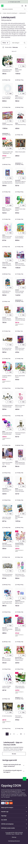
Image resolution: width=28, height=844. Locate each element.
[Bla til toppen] (24, 779)
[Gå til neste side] (24, 734)
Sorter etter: (8, 47)
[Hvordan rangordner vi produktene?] (3, 47)
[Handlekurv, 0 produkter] (22, 6)
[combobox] (14, 9)
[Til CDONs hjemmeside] (2, 6)
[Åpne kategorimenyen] (25, 6)
